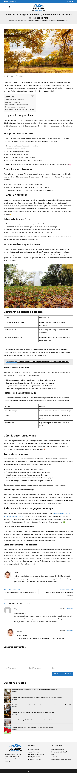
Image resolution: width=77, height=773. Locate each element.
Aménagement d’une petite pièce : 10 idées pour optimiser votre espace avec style (34, 689)
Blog (52, 754)
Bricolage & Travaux (34, 757)
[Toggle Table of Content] (32, 96)
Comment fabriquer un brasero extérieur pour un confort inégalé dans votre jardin (34, 712)
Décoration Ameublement (36, 754)
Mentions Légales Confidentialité (61, 759)
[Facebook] (67, 2)
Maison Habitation (33, 749)
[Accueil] (10, 20)
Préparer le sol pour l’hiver (15, 100)
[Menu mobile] (9, 7)
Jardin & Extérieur (33, 752)
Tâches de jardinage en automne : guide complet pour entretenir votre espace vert (46, 20)
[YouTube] (72, 2)
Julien (21, 76)
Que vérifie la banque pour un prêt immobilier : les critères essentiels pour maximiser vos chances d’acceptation (42, 705)
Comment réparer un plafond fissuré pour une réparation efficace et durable (32, 720)
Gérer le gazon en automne (15, 107)
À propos (54, 757)
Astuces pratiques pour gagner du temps (20, 109)
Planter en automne (13, 102)
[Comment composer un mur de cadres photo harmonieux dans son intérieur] (7, 730)
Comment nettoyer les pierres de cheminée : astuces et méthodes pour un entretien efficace (37, 697)
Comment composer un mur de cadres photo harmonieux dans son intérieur (32, 727)
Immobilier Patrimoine (35, 759)
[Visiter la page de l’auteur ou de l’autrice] (7, 575)
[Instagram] (70, 2)
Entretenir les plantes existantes (17, 104)
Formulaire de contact (57, 749)
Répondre (70, 608)
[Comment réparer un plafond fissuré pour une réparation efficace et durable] (7, 722)
